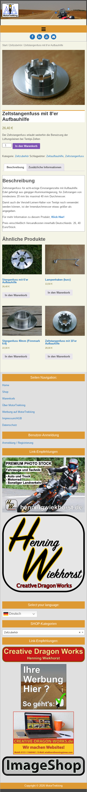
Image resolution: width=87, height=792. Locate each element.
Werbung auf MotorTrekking (18, 411)
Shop (5, 391)
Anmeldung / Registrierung (17, 442)
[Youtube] (46, 36)
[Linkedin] (39, 36)
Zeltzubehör (15, 45)
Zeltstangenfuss (74, 156)
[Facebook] (32, 36)
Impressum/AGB (12, 418)
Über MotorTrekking (13, 405)
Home (5, 385)
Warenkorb (8, 398)
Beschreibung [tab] (15, 167)
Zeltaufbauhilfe (55, 156)
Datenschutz (9, 425)
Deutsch (14, 614)
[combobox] (43, 632)
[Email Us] (53, 36)
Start (4, 45)
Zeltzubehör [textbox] (42, 632)
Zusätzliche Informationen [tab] (45, 167)
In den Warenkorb (26, 146)
